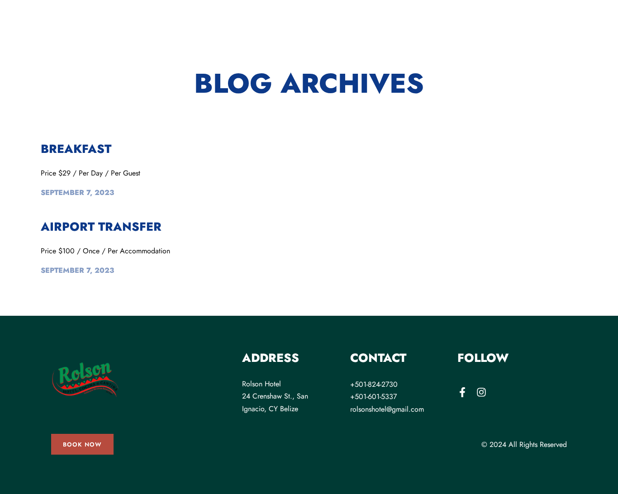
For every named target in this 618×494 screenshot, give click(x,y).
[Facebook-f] (462, 392)
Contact (471, 44)
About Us (189, 44)
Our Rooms (71, 44)
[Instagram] (481, 392)
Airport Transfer (101, 226)
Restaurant (136, 44)
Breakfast (76, 148)
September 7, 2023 (77, 192)
